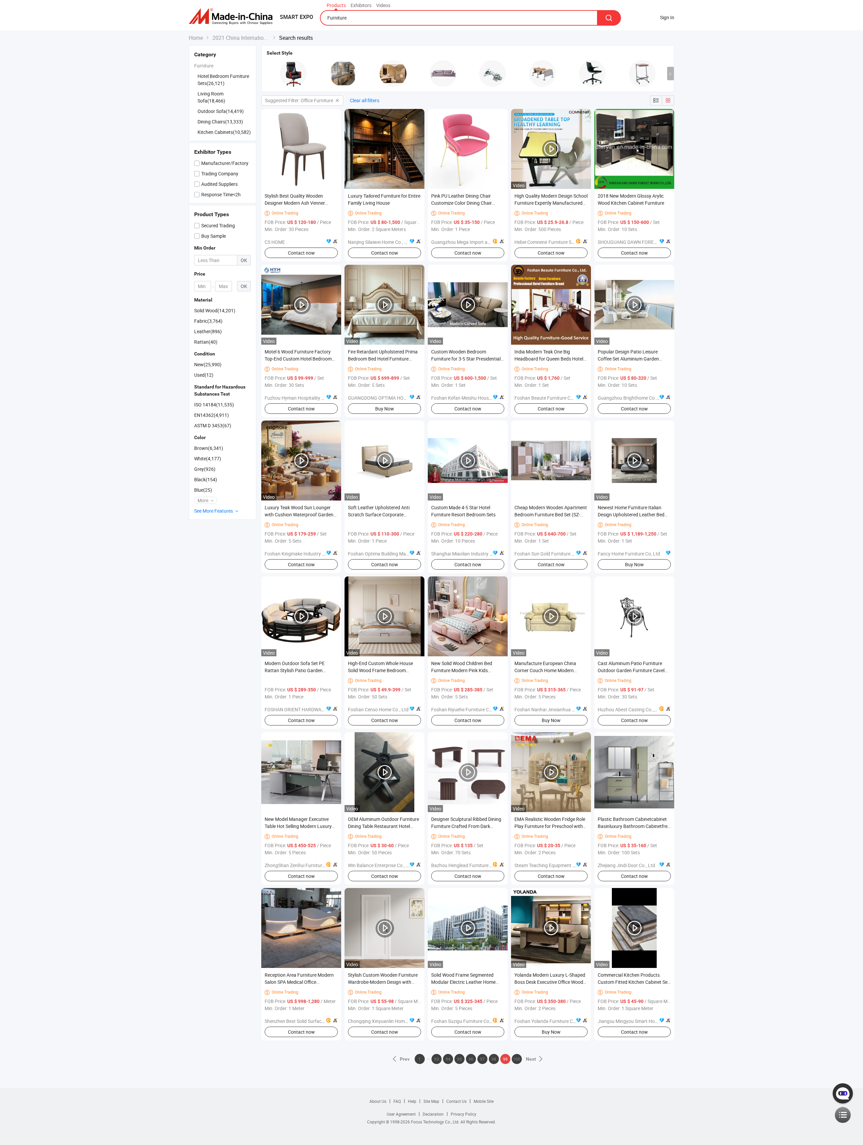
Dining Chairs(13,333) (220, 121)
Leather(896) (208, 331)
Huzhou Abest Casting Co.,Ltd (629, 709)
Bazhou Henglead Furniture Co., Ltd (468, 865)
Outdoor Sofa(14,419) (221, 111)
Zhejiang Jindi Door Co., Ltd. (627, 865)
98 (494, 1059)
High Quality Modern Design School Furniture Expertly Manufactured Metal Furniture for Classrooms (551, 203)
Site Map (431, 1101)
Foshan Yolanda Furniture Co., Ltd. (550, 1021)
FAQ (397, 1101)
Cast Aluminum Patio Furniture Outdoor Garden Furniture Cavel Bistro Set (631, 670)
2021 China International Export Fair (241, 37)
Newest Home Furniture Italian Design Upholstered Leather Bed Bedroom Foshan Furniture (631, 514)
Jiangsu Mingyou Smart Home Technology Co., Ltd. (651, 1021)
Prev (405, 1059)
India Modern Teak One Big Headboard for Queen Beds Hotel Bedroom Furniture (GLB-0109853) (551, 358)
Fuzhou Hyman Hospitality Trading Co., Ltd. (310, 398)
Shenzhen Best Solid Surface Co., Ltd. (304, 1021)
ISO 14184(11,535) (214, 404)
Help (412, 1101)
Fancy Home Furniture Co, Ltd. (629, 553)
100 (516, 1059)
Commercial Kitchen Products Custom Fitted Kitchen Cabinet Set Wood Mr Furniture (633, 982)
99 (505, 1059)
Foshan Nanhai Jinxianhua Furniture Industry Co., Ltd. (571, 709)
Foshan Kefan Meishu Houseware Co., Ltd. (475, 398)
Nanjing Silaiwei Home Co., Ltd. (380, 242)
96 (471, 1059)
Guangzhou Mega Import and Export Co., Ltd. (478, 242)
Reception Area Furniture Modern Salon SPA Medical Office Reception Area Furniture (299, 982)
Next (531, 1059)
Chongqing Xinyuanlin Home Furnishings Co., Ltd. (399, 1021)
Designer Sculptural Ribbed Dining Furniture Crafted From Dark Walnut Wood (466, 826)
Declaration (433, 1114)
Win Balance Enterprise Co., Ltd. (381, 865)
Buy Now (384, 408)
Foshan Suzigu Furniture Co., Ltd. (466, 1021)
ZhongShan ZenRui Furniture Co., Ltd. (304, 865)
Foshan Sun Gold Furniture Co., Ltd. (551, 553)
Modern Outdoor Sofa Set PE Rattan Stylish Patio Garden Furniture (295, 670)
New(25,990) (207, 364)
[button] (670, 73)
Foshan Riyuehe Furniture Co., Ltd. (467, 709)
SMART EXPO (296, 17)
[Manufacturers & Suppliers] (232, 17)
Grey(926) (204, 469)
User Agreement (401, 1114)
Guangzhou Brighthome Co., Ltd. (632, 398)
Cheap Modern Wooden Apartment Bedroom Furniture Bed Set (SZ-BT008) (550, 514)
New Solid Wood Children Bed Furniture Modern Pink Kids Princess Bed (461, 670)
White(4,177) (207, 458)
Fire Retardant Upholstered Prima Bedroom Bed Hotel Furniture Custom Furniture (383, 358)
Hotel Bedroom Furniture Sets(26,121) (223, 79)
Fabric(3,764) (208, 321)
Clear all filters (364, 100)
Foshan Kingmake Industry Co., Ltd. (302, 553)
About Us (377, 1101)
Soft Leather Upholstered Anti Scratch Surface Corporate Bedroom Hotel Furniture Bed (379, 514)
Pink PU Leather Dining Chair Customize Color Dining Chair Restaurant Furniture (461, 203)
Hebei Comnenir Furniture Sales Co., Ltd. (556, 242)
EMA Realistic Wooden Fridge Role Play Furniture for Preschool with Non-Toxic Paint (549, 826)
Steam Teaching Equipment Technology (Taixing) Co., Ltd (573, 865)
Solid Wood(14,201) (214, 310)
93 (436, 1059)
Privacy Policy (463, 1114)
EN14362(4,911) (211, 415)
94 (448, 1059)
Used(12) (203, 375)
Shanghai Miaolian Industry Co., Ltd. (469, 553)
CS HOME (275, 242)
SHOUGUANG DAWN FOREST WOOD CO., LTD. (645, 242)
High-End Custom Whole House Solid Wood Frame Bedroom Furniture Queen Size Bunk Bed (380, 670)
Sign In (667, 17)
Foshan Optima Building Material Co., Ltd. (391, 553)
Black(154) (205, 479)
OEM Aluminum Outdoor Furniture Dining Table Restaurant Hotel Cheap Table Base (383, 826)
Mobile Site (484, 1101)
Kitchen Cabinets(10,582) (224, 132)
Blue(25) (203, 490)
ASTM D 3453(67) (212, 425)
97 (482, 1059)
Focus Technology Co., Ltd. (435, 1121)
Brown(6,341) (208, 448)
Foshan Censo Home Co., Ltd (378, 709)
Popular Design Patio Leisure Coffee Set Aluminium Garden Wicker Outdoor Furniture (628, 358)
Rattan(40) (205, 342)
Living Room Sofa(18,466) (211, 97)
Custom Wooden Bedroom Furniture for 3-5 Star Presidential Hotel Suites (466, 358)
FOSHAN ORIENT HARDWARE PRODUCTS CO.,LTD (317, 709)
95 (459, 1059)
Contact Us (456, 1101)
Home (196, 37)
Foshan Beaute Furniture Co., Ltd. (549, 398)
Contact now (301, 253)
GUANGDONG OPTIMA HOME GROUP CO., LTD (396, 398)
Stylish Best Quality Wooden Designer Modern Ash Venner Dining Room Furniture (295, 203)
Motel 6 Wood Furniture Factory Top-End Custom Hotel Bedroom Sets (298, 358)
